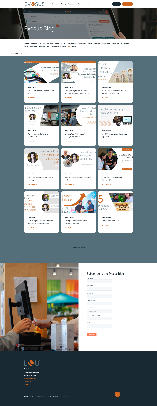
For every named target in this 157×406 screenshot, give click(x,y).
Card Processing (71, 43)
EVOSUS (7, 53)
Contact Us (27, 381)
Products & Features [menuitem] (40, 396)
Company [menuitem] (66, 396)
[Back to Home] (35, 3)
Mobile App (42, 46)
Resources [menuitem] (57, 396)
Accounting (34, 43)
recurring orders (56, 46)
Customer (97, 43)
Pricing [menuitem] (50, 396)
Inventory (126, 43)
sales (69, 46)
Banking (57, 43)
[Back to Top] (117, 394)
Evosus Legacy (105, 43)
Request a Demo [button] (127, 3)
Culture (90, 43)
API (44, 43)
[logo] (32, 363)
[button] (78, 247)
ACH (40, 43)
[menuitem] (59, 3)
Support (26, 384)
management (34, 46)
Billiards (63, 43)
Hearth (114, 43)
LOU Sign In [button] (116, 3)
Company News (82, 43)
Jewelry (26, 46)
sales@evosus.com (30, 378)
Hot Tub (119, 43)
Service (74, 46)
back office (50, 43)
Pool (48, 46)
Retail (64, 46)
